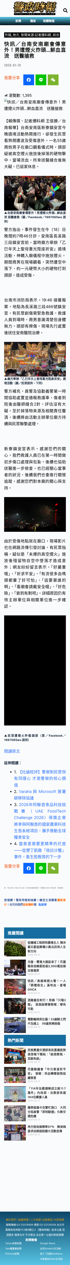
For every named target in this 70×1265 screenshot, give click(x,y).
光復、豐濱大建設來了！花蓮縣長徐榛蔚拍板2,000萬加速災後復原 (47, 966)
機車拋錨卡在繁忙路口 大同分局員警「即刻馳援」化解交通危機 (47, 1112)
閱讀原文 (12, 751)
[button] (19, 21)
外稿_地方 (12, 35)
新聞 (18, 21)
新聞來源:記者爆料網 (36, 35)
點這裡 (43, 904)
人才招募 (36, 1219)
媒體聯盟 (49, 21)
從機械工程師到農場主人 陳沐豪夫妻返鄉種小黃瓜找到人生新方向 (47, 947)
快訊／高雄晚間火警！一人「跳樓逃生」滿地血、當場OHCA (47, 985)
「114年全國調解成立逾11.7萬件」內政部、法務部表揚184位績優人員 (47, 1093)
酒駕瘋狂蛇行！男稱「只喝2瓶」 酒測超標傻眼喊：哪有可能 (47, 1004)
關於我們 (11, 1219)
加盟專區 (47, 1219)
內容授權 (59, 1219)
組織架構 (23, 1219)
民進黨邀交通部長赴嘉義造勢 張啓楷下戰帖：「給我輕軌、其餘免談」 (48, 1054)
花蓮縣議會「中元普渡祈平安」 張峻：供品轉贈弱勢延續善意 (47, 1073)
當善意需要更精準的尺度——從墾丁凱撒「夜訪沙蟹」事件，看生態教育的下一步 (40, 850)
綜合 (56, 35)
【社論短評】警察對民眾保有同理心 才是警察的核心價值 (40, 778)
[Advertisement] (35, 1176)
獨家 (33, 21)
